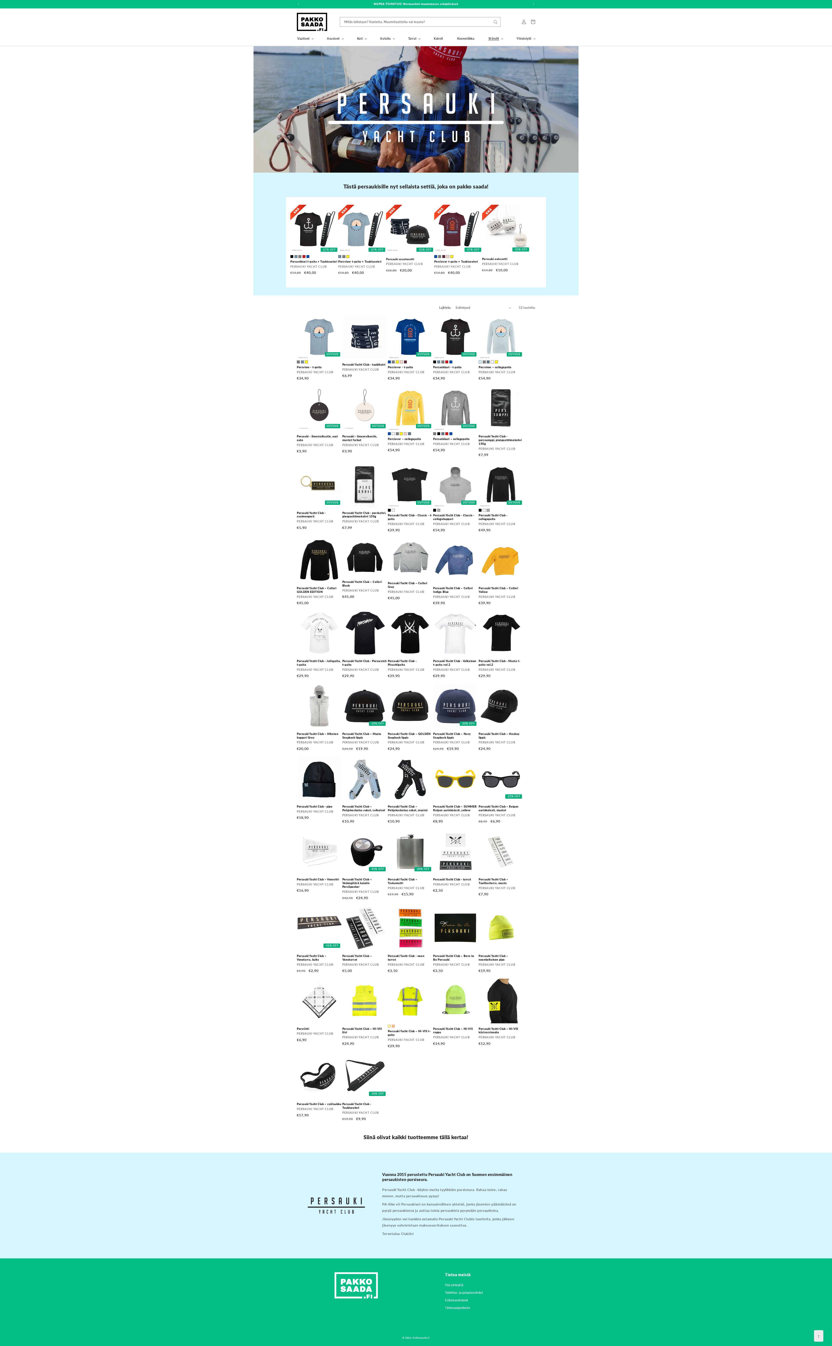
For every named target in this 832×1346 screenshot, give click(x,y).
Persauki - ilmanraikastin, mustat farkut (359, 438)
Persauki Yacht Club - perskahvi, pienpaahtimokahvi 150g (364, 514)
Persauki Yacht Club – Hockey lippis (499, 735)
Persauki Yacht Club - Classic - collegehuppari (453, 517)
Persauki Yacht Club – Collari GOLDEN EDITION (316, 590)
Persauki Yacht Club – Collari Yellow (498, 590)
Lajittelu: (445, 307)
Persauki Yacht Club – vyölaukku (319, 1104)
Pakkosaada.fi (421, 1337)
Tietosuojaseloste (457, 1308)
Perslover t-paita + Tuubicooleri (456, 261)
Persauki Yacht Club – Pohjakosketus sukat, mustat (408, 808)
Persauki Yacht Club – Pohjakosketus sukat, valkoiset (363, 808)
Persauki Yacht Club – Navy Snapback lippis (452, 735)
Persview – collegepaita (495, 367)
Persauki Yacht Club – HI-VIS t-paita (409, 1033)
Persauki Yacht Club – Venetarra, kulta (312, 957)
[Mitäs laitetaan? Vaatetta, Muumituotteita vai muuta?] (495, 22)
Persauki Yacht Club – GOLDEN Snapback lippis (409, 735)
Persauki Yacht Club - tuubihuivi (363, 364)
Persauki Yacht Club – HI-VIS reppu (453, 1030)
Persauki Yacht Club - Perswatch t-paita (364, 662)
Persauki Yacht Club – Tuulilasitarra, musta (493, 881)
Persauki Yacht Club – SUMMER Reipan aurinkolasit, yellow (455, 808)
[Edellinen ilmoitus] (298, 4)
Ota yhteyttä (454, 1285)
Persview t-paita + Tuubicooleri (360, 261)
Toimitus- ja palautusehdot (464, 1292)
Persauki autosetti (494, 259)
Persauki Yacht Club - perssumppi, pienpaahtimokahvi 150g (500, 440)
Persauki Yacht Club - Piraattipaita (402, 662)
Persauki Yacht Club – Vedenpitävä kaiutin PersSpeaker (357, 883)
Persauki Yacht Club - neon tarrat (406, 957)
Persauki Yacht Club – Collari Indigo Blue (453, 590)
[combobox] (420, 21)
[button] (305, 38)
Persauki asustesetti (400, 259)
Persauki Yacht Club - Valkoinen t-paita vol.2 (454, 662)
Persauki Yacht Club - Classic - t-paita (410, 517)
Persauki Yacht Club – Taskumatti (403, 881)
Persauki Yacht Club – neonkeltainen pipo (493, 957)
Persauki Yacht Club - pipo (315, 806)
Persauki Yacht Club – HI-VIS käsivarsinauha (498, 1030)
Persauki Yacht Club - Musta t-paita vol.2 (499, 662)
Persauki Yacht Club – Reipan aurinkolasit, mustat (498, 808)
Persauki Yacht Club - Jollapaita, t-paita (319, 662)
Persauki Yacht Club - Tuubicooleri (356, 1105)
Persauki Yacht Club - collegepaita (493, 517)
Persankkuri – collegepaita (451, 439)
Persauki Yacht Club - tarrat (452, 879)
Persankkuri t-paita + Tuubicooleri (313, 261)
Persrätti (303, 1028)
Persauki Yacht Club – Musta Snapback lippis (361, 735)
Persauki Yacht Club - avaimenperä (311, 514)
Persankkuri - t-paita (447, 367)
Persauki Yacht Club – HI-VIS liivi (362, 1030)
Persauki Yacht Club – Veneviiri (318, 879)
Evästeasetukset (456, 1300)
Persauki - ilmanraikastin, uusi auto (317, 438)
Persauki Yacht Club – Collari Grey (407, 585)
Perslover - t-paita (400, 367)
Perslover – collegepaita (404, 439)
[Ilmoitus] (533, 4)
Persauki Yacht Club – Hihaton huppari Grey (317, 735)
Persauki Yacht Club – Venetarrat (357, 957)
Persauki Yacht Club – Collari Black (362, 583)
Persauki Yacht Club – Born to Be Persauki (453, 957)
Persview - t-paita (309, 367)
